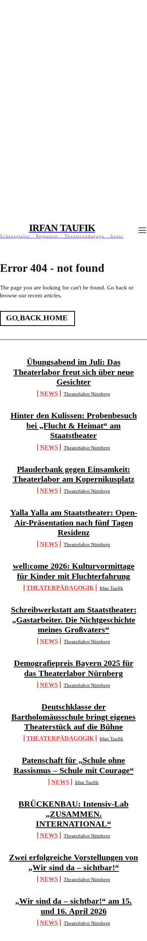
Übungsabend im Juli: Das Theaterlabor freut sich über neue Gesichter (73, 372)
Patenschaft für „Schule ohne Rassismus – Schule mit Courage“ (74, 765)
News (49, 393)
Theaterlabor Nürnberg (87, 394)
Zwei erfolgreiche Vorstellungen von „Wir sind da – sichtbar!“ (73, 862)
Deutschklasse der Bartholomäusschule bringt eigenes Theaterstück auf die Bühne (73, 716)
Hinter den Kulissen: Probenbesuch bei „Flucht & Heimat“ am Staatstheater (74, 425)
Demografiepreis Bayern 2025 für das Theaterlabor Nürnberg (73, 668)
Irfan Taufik (111, 588)
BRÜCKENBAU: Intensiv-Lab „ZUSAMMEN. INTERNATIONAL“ (73, 813)
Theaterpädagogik (60, 588)
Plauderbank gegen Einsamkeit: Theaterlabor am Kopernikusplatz (74, 474)
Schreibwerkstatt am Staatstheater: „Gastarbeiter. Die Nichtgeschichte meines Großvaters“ (73, 619)
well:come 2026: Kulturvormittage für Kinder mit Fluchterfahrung (74, 570)
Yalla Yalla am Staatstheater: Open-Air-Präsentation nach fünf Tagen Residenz (73, 522)
